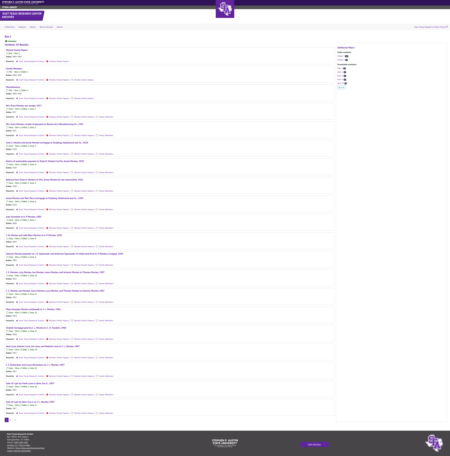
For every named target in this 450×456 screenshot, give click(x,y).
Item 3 (341, 76)
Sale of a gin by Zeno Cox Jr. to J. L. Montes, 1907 (30, 401)
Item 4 (341, 79)
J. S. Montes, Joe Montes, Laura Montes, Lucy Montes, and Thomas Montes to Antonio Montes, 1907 (55, 290)
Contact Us (12, 445)
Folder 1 (342, 56)
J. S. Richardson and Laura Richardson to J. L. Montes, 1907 (35, 364)
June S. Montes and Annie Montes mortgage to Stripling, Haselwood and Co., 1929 (47, 142)
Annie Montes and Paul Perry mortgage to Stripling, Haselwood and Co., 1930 (44, 198)
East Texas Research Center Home (430, 27)
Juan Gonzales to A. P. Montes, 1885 (23, 216)
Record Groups (46, 27)
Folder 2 (342, 60)
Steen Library (9, 7)
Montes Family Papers (17, 50)
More (340, 87)
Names (33, 27)
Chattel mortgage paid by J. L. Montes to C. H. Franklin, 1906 (36, 327)
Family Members (14, 68)
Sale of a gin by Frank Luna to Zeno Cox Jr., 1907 (30, 383)
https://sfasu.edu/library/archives (29, 448)
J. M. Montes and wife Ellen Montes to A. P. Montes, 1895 (34, 235)
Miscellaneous (13, 87)
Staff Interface (314, 444)
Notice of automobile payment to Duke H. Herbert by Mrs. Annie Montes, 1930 (45, 161)
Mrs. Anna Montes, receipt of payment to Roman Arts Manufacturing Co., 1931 (44, 124)
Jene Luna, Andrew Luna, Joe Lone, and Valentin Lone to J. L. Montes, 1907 (43, 346)
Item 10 (341, 83)
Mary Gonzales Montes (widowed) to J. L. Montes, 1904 (33, 309)
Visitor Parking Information (19, 451)
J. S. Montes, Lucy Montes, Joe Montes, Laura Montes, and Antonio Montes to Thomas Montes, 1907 (55, 272)
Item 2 (341, 72)
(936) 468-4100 (21, 442)
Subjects (22, 27)
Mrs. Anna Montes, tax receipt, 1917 (24, 105)
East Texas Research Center (31, 61)
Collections (10, 27)
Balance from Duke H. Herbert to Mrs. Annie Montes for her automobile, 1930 (44, 179)
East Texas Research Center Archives (22, 15)
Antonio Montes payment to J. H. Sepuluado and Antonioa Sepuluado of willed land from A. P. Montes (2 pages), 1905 (64, 253)
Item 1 (341, 68)
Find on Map (24, 445)
